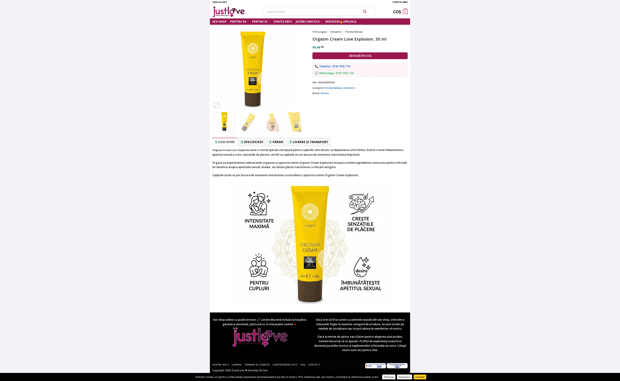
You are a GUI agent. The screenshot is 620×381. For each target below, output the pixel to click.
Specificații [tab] (253, 142)
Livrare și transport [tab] (310, 142)
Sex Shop (219, 21)
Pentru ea (238, 21)
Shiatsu (324, 93)
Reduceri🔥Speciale (341, 21)
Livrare (237, 364)
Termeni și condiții (257, 364)
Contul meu (400, 2)
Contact (314, 364)
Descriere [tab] (226, 142)
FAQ (302, 364)
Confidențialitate (285, 364)
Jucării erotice (308, 21)
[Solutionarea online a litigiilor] (397, 365)
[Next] (300, 65)
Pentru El (260, 21)
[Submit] (365, 11)
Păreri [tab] (278, 142)
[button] (216, 105)
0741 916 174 (341, 66)
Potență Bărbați (353, 31)
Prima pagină (319, 31)
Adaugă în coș (360, 56)
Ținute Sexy (283, 21)
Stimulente (336, 31)
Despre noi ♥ (220, 364)
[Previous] (219, 65)
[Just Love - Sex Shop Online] (235, 11)
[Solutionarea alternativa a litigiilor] (375, 365)
